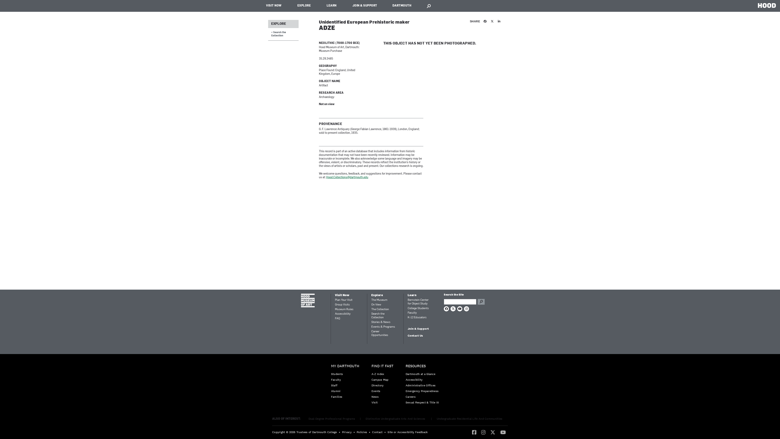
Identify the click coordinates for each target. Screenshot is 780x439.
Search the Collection (378, 315)
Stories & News (380, 322)
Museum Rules (344, 309)
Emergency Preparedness (422, 391)
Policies (362, 432)
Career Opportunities (379, 333)
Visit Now (274, 5)
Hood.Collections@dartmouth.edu (347, 177)
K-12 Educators (417, 317)
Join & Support (364, 5)
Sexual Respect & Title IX (422, 402)
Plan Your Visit (343, 300)
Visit (375, 402)
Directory (378, 385)
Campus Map (380, 379)
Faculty (412, 312)
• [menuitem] (339, 432)
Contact (377, 432)
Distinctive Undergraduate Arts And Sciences (396, 419)
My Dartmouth (345, 366)
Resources (416, 366)
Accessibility (343, 313)
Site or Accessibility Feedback (408, 432)
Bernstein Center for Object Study (418, 302)
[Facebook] (474, 432)
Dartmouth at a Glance (420, 374)
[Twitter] (492, 432)
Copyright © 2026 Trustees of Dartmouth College (304, 432)
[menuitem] (346, 382)
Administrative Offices (421, 385)
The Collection (380, 309)
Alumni (336, 391)
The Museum (379, 300)
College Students (418, 308)
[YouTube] (503, 432)
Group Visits (342, 304)
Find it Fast (382, 366)
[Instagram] (483, 432)
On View (376, 304)
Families (336, 397)
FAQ (337, 318)
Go (481, 302)
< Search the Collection (278, 34)
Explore (304, 5)
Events (376, 391)
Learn (332, 5)
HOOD (767, 5)
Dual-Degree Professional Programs (332, 419)
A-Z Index (378, 374)
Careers (411, 397)
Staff (334, 385)
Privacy (347, 432)
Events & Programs (383, 326)
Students (337, 374)
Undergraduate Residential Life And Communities (470, 419)
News (375, 397)
